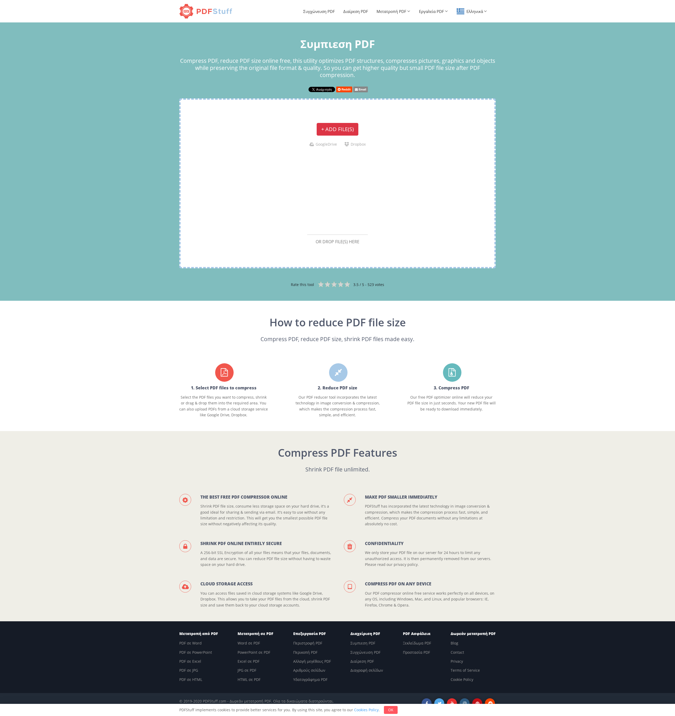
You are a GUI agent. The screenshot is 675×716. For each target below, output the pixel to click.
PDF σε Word (190, 643)
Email (362, 89)
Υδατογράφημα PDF (310, 679)
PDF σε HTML (190, 679)
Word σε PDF (249, 643)
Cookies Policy (366, 709)
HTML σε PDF (249, 679)
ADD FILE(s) (337, 129)
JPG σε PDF (247, 670)
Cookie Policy (462, 679)
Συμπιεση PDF (362, 643)
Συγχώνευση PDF (319, 11)
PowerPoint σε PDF (254, 652)
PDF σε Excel (190, 661)
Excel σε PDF (248, 661)
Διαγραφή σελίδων (366, 670)
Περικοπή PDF (305, 652)
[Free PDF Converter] (207, 11)
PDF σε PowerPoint (195, 652)
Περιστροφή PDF (307, 643)
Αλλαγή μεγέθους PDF (312, 661)
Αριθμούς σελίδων (309, 670)
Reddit (346, 89)
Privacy (457, 661)
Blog (454, 643)
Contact (457, 652)
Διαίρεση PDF (355, 11)
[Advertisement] (337, 190)
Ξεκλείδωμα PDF (417, 643)
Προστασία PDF (416, 652)
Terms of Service (465, 670)
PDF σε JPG (188, 670)
